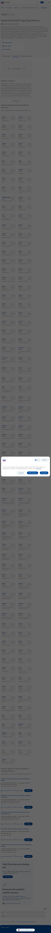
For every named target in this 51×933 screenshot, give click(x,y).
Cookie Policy (39, 468)
